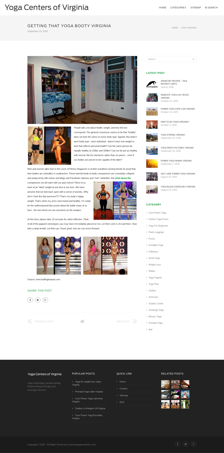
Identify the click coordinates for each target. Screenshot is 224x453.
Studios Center (156, 303)
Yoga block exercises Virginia (178, 187)
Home (162, 7)
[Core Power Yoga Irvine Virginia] (165, 384)
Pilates (152, 271)
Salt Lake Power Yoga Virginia (178, 174)
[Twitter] (37, 300)
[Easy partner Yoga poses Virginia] (175, 394)
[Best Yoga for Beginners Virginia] (185, 384)
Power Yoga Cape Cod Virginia (178, 109)
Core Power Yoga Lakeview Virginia (87, 400)
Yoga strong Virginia (173, 135)
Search (213, 7)
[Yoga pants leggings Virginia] (165, 394)
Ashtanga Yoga (156, 310)
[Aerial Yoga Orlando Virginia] (175, 404)
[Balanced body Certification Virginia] (175, 384)
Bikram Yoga (155, 316)
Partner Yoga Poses (159, 219)
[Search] (193, 59)
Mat (150, 329)
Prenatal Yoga (155, 323)
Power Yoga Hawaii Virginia (176, 161)
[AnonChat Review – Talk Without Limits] (165, 404)
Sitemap (195, 7)
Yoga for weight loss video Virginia (86, 383)
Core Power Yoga (157, 212)
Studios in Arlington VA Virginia (90, 408)
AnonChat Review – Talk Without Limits (174, 82)
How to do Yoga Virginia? (175, 122)
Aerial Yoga (154, 258)
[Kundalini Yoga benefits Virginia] (185, 394)
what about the (123, 178)
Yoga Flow (154, 284)
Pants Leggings (156, 232)
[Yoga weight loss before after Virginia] (185, 404)
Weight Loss (155, 264)
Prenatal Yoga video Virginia (89, 391)
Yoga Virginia (189, 28)
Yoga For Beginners (158, 225)
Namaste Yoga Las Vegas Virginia (175, 96)
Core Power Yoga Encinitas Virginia (87, 417)
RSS (122, 402)
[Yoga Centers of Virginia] (47, 5)
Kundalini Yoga (156, 245)
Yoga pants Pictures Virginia (177, 148)
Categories (178, 7)
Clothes (152, 290)
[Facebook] (30, 300)
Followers (153, 251)
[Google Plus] (45, 300)
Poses (152, 238)
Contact (123, 388)
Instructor (153, 297)
